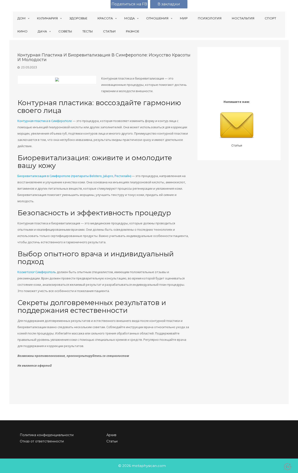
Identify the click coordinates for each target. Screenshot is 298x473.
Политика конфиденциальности (47, 435)
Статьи (236, 145)
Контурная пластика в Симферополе (44, 121)
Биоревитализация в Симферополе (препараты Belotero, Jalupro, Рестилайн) (74, 176)
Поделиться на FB (129, 4)
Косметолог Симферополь (36, 272)
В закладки (169, 4)
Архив (111, 435)
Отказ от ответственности (42, 441)
